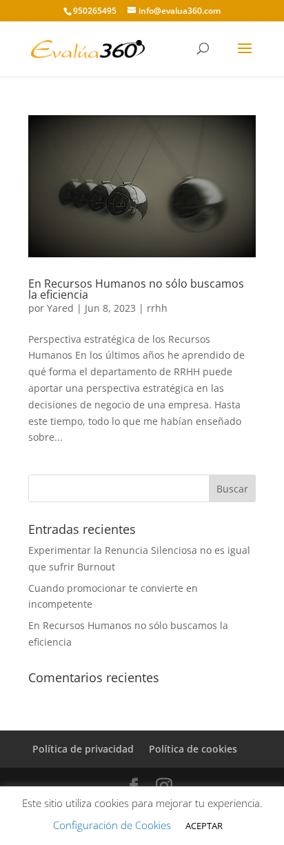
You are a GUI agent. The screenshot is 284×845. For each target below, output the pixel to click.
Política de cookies (193, 748)
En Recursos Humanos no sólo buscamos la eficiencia (136, 289)
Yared (60, 308)
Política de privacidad (83, 748)
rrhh (157, 308)
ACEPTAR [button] (204, 825)
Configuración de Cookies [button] (112, 825)
